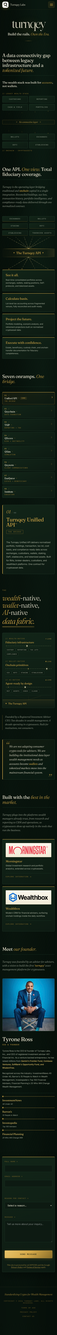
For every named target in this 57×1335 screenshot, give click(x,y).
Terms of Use (28, 1308)
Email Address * (14, 1176)
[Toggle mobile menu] (51, 4)
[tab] (28, 398)
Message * (10, 1217)
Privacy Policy (17, 1267)
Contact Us (28, 1316)
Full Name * (11, 1162)
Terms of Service (33, 1267)
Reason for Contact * (17, 1198)
